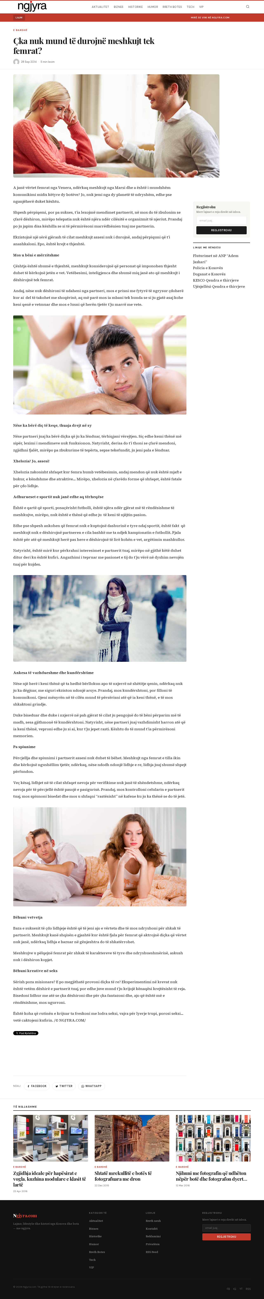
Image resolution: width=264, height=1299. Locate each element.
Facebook (39, 1086)
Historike (135, 6)
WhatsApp (93, 1086)
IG (234, 1289)
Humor (153, 6)
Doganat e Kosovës (209, 274)
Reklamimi (153, 1236)
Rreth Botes (172, 6)
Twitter (66, 1086)
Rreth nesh (153, 1221)
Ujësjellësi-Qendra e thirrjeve (219, 286)
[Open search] (247, 7)
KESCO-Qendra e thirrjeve (216, 280)
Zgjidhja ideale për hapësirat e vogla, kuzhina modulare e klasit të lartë (49, 1179)
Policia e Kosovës (208, 267)
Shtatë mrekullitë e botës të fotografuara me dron (123, 1176)
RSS (248, 1289)
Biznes (118, 6)
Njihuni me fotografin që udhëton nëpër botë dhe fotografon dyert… (211, 1176)
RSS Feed (152, 1252)
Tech (190, 6)
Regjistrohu (221, 230)
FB (228, 1289)
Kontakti (152, 1229)
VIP (201, 6)
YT (241, 1289)
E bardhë (20, 30)
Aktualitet (100, 6)
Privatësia (153, 1244)
